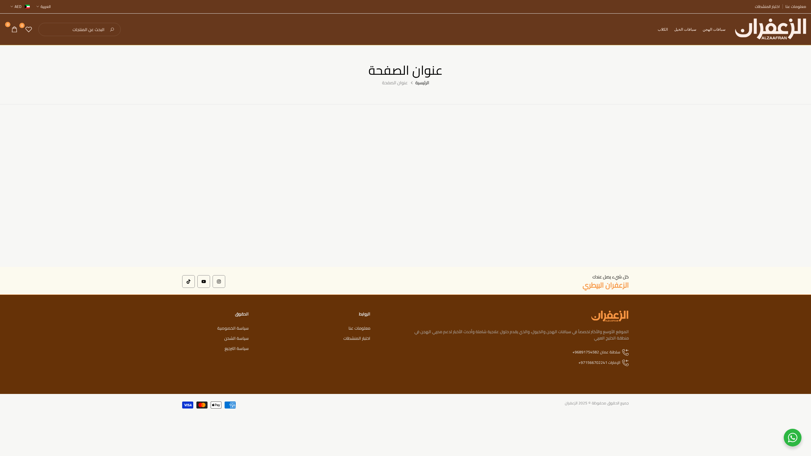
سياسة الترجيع (237, 348)
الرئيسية (422, 83)
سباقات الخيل (685, 29)
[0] (28, 29)
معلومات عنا (795, 6)
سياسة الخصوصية (233, 328)
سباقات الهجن (714, 29)
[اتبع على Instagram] (219, 281)
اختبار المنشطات (767, 6)
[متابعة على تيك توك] (188, 281)
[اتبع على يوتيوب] (203, 281)
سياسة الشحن (236, 338)
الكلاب (663, 29)
